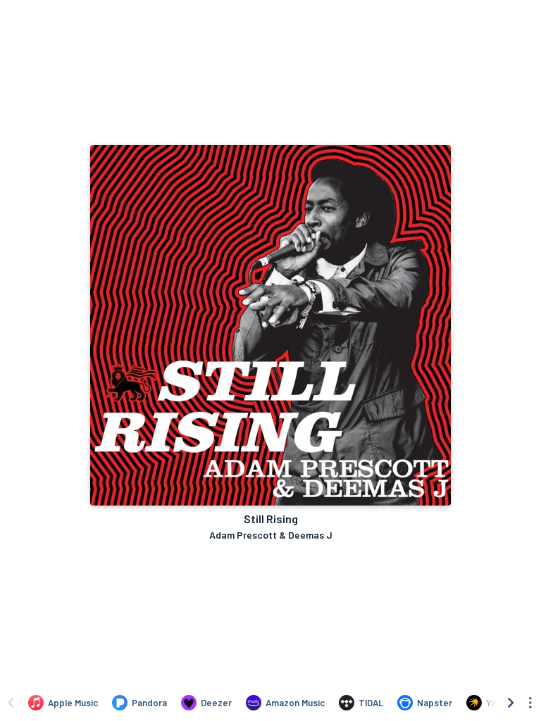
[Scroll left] (10, 702)
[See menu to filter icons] (530, 702)
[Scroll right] (511, 702)
